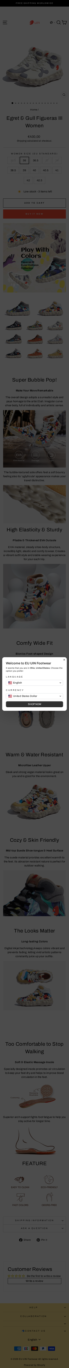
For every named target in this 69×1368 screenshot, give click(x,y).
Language (14, 677)
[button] (34, 683)
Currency (15, 690)
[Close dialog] (64, 660)
